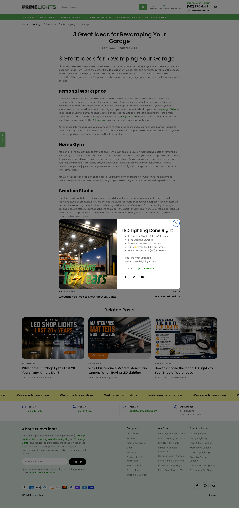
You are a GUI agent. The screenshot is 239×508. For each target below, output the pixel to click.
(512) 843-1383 (146, 268)
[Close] (176, 223)
